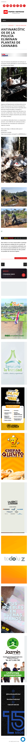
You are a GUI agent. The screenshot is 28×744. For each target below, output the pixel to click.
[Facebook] (4, 5)
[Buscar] (24, 5)
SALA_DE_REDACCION (21, 25)
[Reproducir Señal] (23, 275)
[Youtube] (11, 5)
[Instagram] (14, 5)
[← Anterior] (3, 264)
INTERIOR (17, 258)
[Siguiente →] (25, 264)
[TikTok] (17, 5)
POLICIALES (23, 258)
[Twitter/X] (7, 5)
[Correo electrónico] (21, 5)
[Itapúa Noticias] (14, 14)
